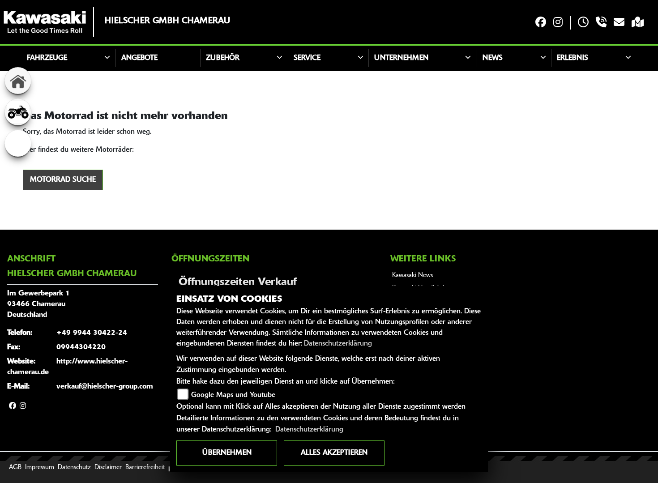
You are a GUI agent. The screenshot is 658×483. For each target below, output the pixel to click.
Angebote (139, 58)
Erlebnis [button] (572, 58)
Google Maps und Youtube (233, 395)
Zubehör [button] (222, 58)
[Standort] (637, 23)
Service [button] (307, 58)
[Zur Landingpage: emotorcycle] (17, 143)
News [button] (493, 58)
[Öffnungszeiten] (583, 23)
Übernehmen (227, 453)
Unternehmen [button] (401, 58)
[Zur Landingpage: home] (17, 80)
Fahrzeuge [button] (47, 58)
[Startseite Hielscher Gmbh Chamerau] (45, 22)
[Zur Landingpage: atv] (17, 111)
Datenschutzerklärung (338, 343)
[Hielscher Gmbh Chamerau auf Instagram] (558, 23)
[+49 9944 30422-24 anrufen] (601, 23)
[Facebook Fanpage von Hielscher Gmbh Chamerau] (541, 23)
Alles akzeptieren (334, 453)
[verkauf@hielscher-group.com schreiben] (619, 23)
